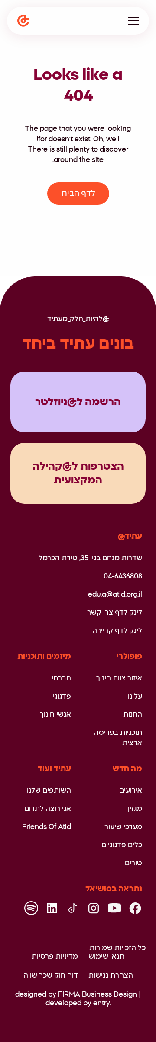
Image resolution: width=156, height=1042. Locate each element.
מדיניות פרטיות (55, 956)
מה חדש (127, 769)
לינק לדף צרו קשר (114, 612)
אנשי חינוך (55, 714)
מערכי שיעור (123, 826)
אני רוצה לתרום (47, 808)
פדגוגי (62, 696)
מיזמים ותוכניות (44, 657)
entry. (102, 1003)
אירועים (130, 790)
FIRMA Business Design (97, 994)
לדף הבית (78, 193)
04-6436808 (123, 576)
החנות (132, 714)
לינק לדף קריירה (117, 630)
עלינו (135, 696)
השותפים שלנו (49, 790)
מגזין (135, 808)
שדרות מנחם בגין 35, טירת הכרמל (90, 558)
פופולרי (129, 657)
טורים (133, 863)
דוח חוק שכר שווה (50, 975)
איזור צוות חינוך (119, 678)
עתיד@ (130, 536)
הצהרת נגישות (110, 975)
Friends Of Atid (46, 826)
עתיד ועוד (54, 769)
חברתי (61, 678)
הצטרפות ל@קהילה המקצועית (78, 473)
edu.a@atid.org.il (115, 594)
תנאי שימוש (106, 956)
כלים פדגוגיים (121, 845)
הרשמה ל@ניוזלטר (78, 402)
